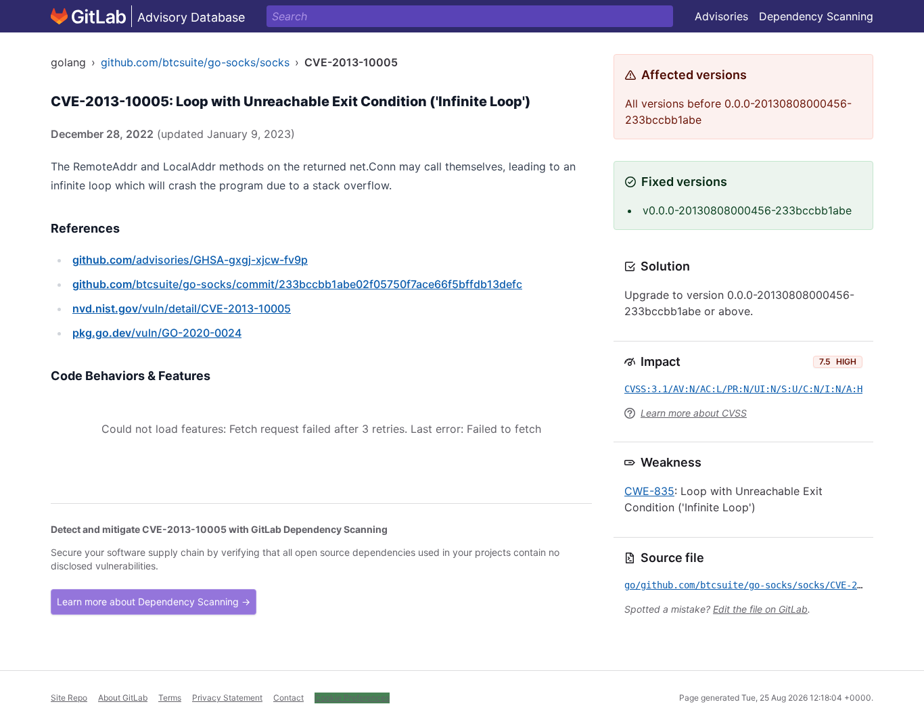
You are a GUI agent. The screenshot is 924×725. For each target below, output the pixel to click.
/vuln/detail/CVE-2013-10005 (181, 308)
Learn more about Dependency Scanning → (153, 601)
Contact (288, 698)
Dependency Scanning (816, 16)
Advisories (721, 16)
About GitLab (122, 698)
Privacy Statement (227, 698)
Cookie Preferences (352, 698)
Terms (169, 698)
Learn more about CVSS (694, 413)
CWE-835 (649, 491)
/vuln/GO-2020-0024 (156, 333)
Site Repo (69, 698)
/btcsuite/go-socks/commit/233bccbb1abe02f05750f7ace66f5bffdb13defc (297, 284)
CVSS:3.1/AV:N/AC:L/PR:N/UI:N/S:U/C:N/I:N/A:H (743, 388)
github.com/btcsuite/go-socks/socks (195, 62)
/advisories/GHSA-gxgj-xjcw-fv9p (190, 259)
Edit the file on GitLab (760, 609)
